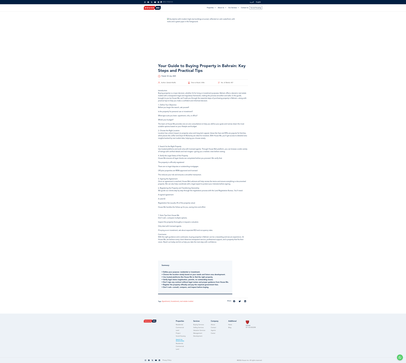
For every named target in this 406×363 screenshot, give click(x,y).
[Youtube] (155, 2)
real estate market (186, 301)
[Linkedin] (158, 2)
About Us (221, 7)
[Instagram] (144, 2)
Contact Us (244, 7)
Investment (175, 301)
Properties (210, 7)
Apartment (166, 301)
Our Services (232, 7)
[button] (234, 301)
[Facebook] (148, 2)
